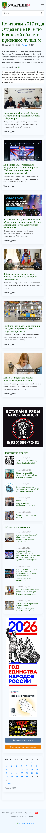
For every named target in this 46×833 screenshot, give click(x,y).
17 (6, 773)
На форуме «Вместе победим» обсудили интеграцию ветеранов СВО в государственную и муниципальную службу (21, 168)
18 (12, 773)
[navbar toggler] (42, 5)
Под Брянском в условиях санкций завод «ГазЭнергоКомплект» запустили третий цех (21, 328)
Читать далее (9, 131)
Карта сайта (27, 816)
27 (22, 776)
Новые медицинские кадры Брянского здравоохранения (18, 379)
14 (27, 769)
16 (37, 769)
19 (17, 773)
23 (37, 773)
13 (22, 769)
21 (27, 773)
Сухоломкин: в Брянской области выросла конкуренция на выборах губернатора (21, 115)
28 (27, 776)
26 (17, 776)
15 (32, 769)
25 (12, 776)
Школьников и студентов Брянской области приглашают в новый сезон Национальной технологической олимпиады (22, 223)
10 (6, 769)
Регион (25, 45)
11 (11, 769)
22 (32, 773)
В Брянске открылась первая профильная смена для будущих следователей (20, 276)
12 (17, 769)
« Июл (8, 783)
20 (22, 773)
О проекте (16, 816)
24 (6, 776)
